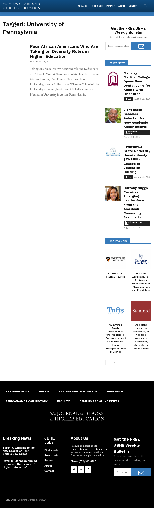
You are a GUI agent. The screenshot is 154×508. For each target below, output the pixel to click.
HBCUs (128, 98)
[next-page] (114, 362)
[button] (145, 6)
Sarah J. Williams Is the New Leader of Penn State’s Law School (19, 451)
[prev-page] (107, 362)
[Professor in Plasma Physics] (115, 259)
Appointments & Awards (133, 132)
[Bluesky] (74, 469)
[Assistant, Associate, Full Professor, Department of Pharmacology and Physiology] (141, 259)
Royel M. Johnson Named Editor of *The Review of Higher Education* (20, 464)
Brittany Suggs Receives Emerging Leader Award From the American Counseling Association (136, 202)
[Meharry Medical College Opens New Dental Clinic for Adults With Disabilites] (113, 78)
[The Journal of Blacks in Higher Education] (21, 6)
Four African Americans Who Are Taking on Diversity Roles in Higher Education (64, 51)
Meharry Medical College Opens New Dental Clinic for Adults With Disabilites (137, 83)
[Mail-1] (81, 469)
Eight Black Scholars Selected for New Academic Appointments (136, 118)
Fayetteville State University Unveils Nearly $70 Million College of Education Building (137, 159)
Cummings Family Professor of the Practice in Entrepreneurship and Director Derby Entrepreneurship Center (116, 338)
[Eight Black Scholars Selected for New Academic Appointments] (113, 115)
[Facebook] (88, 469)
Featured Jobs (118, 240)
